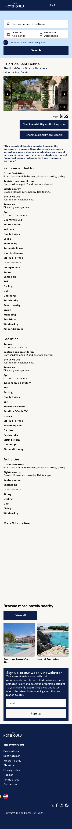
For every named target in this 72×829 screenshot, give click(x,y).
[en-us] (6, 796)
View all (20, 615)
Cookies (8, 775)
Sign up (36, 713)
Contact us (10, 784)
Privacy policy (11, 770)
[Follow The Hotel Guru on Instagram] (61, 805)
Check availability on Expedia (44, 135)
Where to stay (12, 760)
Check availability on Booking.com (44, 124)
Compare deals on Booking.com (27, 42)
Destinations (11, 751)
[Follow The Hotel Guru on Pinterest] (67, 805)
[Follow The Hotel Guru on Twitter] (52, 805)
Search (36, 50)
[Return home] (14, 4)
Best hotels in (11, 756)
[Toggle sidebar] (67, 5)
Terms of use (11, 779)
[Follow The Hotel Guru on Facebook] (57, 805)
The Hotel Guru (13, 744)
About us (9, 765)
